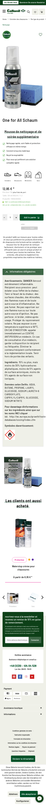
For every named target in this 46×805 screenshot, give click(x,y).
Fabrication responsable (22, 735)
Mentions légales (14, 747)
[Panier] (42, 12)
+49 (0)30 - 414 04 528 (23, 665)
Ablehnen (13, 794)
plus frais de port (19, 192)
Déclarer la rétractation (23, 758)
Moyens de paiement (28, 747)
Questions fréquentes (18, 751)
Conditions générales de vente (22, 731)
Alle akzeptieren (28, 794)
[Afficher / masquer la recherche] (28, 12)
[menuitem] (5, 12)
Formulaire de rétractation (22, 739)
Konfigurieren (22, 801)
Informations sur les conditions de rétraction (22, 743)
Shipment (31, 751)
